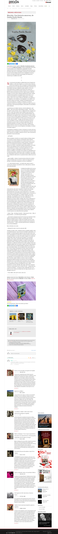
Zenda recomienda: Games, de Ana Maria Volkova (24, 472)
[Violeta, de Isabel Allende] (21, 316)
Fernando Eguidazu (23, 508)
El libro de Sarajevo (45, 500)
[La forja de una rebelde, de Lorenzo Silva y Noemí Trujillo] (29, 316)
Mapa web (38, 531)
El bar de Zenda (44, 491)
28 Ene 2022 (8, 18)
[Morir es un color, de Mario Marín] (13, 316)
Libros (10, 8)
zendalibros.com (14, 18)
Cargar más (21, 527)
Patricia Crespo (22, 454)
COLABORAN (34, 0)
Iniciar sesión (33, 350)
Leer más (15, 388)
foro (11, 341)
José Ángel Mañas (22, 496)
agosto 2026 (41, 507)
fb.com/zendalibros (16, 332)
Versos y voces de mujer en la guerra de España (24, 370)
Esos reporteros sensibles (46, 495)
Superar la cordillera (18, 391)
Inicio (7, 8)
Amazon (12, 279)
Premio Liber (44, 531)
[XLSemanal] (48, 2)
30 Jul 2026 (43, 497)
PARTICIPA (41, 0)
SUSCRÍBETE (38, 0)
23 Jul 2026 (43, 502)
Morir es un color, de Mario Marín (13, 321)
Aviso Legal (23, 531)
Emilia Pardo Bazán (21, 18)
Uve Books (9, 67)
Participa (35, 531)
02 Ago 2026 (44, 492)
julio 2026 (40, 509)
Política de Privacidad (28, 531)
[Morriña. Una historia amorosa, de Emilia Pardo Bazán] (21, 42)
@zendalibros (29, 331)
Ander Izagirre (22, 392)
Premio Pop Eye (49, 531)
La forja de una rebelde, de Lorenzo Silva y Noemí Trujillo (29, 321)
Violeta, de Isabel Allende (20, 321)
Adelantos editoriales (14, 8)
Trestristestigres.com (19, 531)
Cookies (32, 531)
